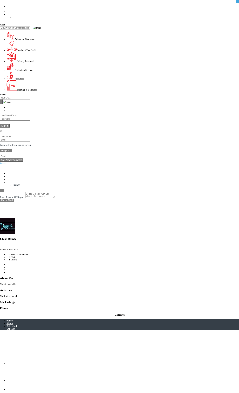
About (10, 6)
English (10, 14)
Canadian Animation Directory (14, 22)
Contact (11, 11)
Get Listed (12, 9)
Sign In (10, 107)
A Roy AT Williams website (12, 344)
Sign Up (10, 110)
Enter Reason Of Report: (12, 197)
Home (10, 320)
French (16, 17)
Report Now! (7, 200)
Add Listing (5, 1)
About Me (13, 264)
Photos (11, 270)
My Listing (13, 267)
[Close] (2, 190)
